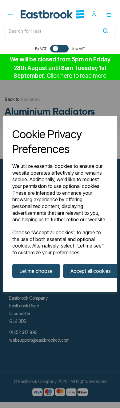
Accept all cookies (90, 271)
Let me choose (36, 271)
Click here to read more (76, 75)
